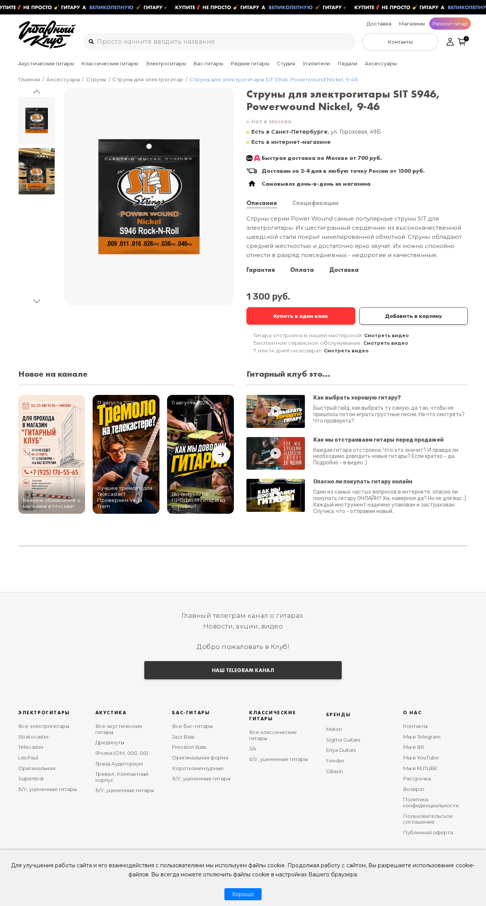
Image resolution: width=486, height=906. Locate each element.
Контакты (415, 726)
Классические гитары (110, 63)
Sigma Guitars (343, 740)
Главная (29, 79)
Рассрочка (417, 778)
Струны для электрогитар (147, 79)
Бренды (338, 714)
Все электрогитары (43, 726)
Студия (286, 63)
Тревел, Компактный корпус (121, 777)
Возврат (414, 789)
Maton (334, 729)
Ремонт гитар (450, 24)
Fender (335, 761)
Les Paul (28, 757)
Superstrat (31, 778)
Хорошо (243, 894)
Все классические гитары (273, 735)
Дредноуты (109, 742)
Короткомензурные (198, 768)
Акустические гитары (46, 63)
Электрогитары (166, 63)
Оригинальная (36, 768)
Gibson (334, 771)
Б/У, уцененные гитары (47, 789)
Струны (96, 79)
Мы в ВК (413, 747)
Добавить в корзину (413, 316)
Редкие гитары (250, 63)
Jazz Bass (183, 737)
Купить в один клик (300, 316)
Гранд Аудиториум (119, 764)
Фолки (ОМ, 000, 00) (121, 753)
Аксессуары (381, 63)
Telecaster (31, 747)
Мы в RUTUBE (420, 768)
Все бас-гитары (192, 726)
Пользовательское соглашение (428, 819)
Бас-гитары (208, 63)
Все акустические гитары (118, 729)
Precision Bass (189, 747)
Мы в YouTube (421, 757)
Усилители (316, 63)
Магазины (412, 24)
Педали (347, 63)
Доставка (379, 24)
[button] (36, 92)
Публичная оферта (428, 832)
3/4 (252, 748)
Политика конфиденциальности (431, 802)
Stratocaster (33, 737)
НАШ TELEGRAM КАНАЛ (243, 670)
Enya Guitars (341, 750)
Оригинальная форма (200, 757)
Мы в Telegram (421, 737)
